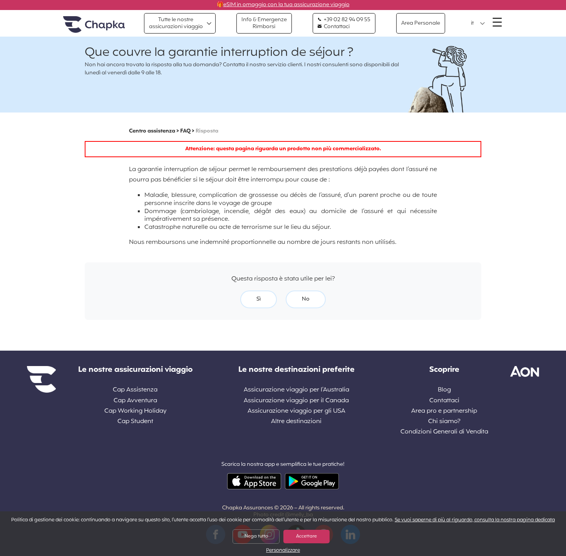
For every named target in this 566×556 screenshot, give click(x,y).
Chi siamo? (444, 422)
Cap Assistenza (135, 390)
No (306, 299)
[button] (478, 23)
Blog (444, 390)
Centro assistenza (152, 131)
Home (94, 25)
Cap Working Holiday (135, 411)
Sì (258, 299)
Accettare (306, 536)
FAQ (185, 131)
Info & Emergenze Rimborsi (264, 23)
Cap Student (135, 422)
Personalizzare (283, 551)
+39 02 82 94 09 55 (346, 20)
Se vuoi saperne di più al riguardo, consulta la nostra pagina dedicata (475, 520)
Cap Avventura (135, 401)
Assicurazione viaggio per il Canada (296, 401)
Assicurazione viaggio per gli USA (296, 411)
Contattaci (336, 27)
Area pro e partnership (444, 411)
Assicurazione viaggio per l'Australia (296, 390)
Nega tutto (256, 536)
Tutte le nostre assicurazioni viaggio (176, 23)
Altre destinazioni (296, 422)
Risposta (207, 131)
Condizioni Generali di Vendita (444, 432)
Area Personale (420, 23)
